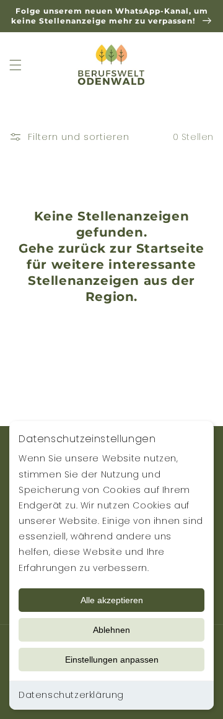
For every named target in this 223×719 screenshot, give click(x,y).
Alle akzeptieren (112, 600)
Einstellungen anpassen (112, 660)
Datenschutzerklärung (71, 695)
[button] (15, 65)
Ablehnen (111, 630)
